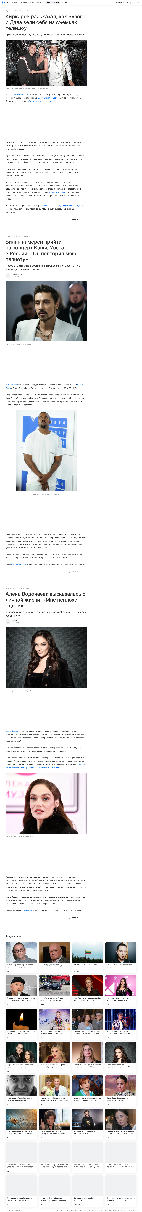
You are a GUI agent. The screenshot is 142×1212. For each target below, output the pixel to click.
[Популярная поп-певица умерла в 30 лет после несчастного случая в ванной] (21, 1024)
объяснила (27, 910)
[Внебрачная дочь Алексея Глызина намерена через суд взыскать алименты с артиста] (120, 1024)
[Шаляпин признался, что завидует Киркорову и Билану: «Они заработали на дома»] (54, 1124)
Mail (3, 1210)
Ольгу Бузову (44, 98)
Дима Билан (11, 385)
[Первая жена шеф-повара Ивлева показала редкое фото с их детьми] (21, 991)
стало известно (18, 564)
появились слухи (57, 192)
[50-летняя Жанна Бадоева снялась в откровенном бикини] (54, 1191)
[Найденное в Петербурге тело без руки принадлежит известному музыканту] (21, 1091)
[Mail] (3, 2)
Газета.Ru (30, 11)
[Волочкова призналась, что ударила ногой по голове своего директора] (21, 1157)
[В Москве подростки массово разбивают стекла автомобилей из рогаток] (21, 1124)
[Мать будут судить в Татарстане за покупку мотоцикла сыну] (54, 991)
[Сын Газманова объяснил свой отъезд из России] (120, 957)
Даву (55, 98)
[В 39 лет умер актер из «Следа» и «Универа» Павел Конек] (120, 1191)
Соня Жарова (17, 275)
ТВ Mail (25, 236)
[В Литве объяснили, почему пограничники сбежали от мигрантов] (87, 957)
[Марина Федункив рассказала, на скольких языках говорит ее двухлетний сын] (87, 1091)
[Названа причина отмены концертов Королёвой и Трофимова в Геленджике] (120, 991)
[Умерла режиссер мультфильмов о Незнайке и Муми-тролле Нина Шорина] (54, 1157)
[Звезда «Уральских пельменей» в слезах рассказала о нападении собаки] (120, 1124)
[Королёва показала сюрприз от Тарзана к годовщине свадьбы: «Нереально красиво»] (21, 1057)
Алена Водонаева (14, 731)
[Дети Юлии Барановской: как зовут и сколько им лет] (120, 1091)
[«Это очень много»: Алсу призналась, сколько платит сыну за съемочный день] (120, 1157)
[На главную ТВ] (6, 2)
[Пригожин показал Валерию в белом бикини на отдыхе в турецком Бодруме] (21, 1191)
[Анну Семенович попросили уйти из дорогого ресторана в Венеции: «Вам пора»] (87, 991)
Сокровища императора (40, 101)
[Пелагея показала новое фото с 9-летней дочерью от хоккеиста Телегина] (54, 1057)
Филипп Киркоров (20, 94)
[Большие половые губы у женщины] (87, 1191)
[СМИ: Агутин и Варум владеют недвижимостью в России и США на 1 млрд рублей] (54, 1091)
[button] (46, 63)
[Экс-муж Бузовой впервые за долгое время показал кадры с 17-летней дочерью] (87, 1157)
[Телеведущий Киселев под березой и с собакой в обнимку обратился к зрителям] (54, 957)
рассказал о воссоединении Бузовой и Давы (62, 205)
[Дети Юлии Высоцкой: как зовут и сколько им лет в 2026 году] (87, 1057)
